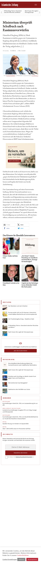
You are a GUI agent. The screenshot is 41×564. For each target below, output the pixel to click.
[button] (9, 224)
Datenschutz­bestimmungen (24, 457)
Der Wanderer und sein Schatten (17, 306)
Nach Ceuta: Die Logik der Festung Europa (32, 11)
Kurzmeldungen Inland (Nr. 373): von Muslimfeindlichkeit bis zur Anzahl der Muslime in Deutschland (20, 418)
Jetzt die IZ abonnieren (20, 351)
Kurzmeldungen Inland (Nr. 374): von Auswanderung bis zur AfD (20, 404)
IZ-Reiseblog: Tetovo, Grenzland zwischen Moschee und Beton (12, 11)
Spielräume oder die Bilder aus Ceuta (19, 389)
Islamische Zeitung (9, 4)
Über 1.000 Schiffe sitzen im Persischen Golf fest (16, 429)
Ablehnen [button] (21, 559)
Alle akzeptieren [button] (32, 559)
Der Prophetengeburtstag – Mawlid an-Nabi (21, 319)
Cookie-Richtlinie (22, 555)
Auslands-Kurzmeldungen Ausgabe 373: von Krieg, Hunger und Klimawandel (19, 411)
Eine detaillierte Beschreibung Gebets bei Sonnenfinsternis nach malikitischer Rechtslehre (22, 364)
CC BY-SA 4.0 (35, 75)
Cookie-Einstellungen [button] (9, 559)
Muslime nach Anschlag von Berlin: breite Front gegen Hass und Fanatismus (22, 377)
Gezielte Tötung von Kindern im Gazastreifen (15, 424)
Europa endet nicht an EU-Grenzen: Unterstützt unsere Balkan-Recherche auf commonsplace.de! (22, 313)
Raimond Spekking (10, 75)
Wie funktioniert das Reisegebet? (18, 383)
